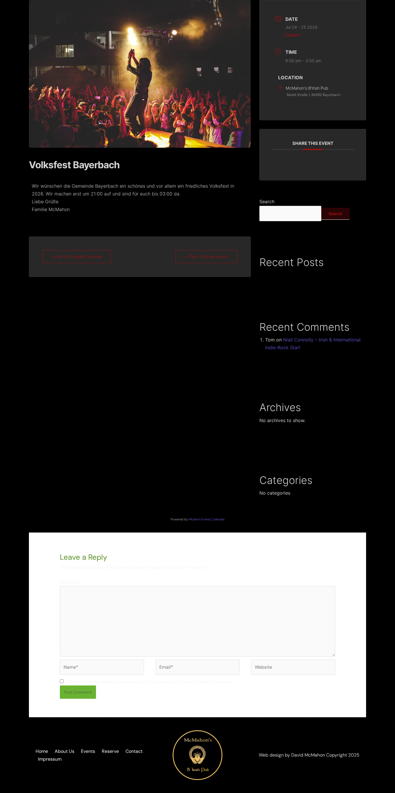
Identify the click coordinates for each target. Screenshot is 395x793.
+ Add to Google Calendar (77, 256)
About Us (64, 751)
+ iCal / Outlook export (206, 256)
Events (88, 751)
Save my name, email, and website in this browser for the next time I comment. (150, 682)
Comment (72, 582)
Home (42, 751)
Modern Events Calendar (207, 519)
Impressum (50, 759)
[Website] (293, 668)
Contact (134, 751)
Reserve (110, 751)
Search (266, 201)
